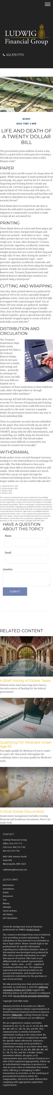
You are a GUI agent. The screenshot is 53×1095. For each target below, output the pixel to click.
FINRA (15, 1015)
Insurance (8, 896)
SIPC (20, 1015)
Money (6, 903)
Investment (8, 889)
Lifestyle (7, 907)
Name (8, 536)
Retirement (8, 885)
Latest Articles (10, 911)
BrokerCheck (33, 929)
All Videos (8, 914)
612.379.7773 (15, 55)
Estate (6, 892)
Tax (4, 900)
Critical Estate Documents (22, 811)
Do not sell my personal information (31, 996)
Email (8, 552)
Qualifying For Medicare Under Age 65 (26, 744)
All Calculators (10, 918)
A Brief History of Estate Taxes (25, 681)
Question (7, 569)
